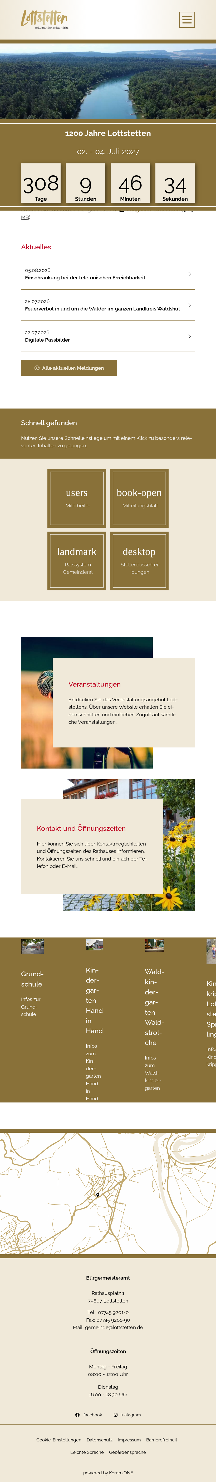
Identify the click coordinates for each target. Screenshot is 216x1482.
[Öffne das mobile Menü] (187, 20)
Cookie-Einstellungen (58, 1439)
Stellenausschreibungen (140, 568)
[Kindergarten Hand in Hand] (94, 944)
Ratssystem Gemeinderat (78, 568)
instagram (131, 1414)
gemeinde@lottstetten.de (114, 1327)
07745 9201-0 (113, 1312)
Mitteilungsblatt (140, 505)
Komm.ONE (121, 1472)
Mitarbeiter (78, 505)
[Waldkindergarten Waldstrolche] (154, 945)
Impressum (129, 1439)
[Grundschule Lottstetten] (32, 946)
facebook (93, 1414)
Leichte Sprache (87, 1452)
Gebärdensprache (127, 1452)
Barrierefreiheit (161, 1439)
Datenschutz (99, 1439)
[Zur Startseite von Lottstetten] (44, 20)
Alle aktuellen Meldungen (73, 368)
